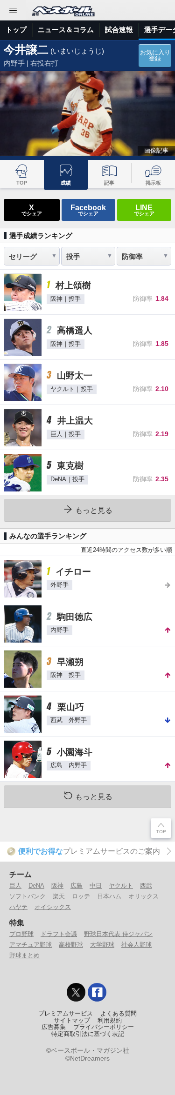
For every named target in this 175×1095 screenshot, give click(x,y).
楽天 (59, 896)
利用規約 (110, 1020)
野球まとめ (24, 955)
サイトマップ (72, 1020)
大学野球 (102, 944)
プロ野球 (21, 933)
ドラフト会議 (59, 933)
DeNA (36, 885)
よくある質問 (118, 1013)
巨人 (15, 885)
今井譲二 (26, 49)
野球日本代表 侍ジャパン (118, 933)
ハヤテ (18, 906)
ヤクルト (121, 885)
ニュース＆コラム (66, 29)
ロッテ (81, 896)
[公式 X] (76, 992)
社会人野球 (136, 944)
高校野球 (71, 944)
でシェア (31, 209)
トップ (16, 29)
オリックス (143, 896)
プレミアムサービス (65, 1013)
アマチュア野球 (30, 944)
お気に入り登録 (155, 55)
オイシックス (53, 906)
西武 (146, 885)
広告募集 (54, 1027)
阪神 (57, 885)
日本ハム (109, 896)
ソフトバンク (27, 896)
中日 (96, 885)
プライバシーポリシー (103, 1027)
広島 (76, 885)
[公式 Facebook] (97, 992)
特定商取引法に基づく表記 (87, 1034)
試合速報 (119, 29)
